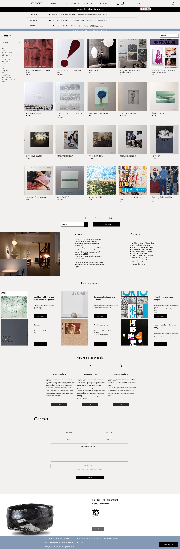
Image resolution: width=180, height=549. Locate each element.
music (3, 66)
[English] (148, 8)
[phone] (117, 3)
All (2, 46)
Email (68, 439)
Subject (109, 439)
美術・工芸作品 (6, 77)
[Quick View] (38, 53)
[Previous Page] (85, 218)
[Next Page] (117, 218)
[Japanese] (142, 8)
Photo (3, 50)
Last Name (109, 432)
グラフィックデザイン (8, 53)
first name (69, 432)
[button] (173, 3)
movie (3, 64)
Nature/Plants (6, 75)
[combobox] (169, 36)
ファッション (6, 59)
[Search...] (86, 224)
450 (110, 218)
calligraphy (5, 70)
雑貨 (3, 82)
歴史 (3, 68)
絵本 (3, 73)
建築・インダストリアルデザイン (11, 56)
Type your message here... (89, 446)
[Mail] (122, 3)
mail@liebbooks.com (72, 542)
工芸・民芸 (5, 61)
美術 (3, 48)
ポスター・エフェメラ (8, 79)
